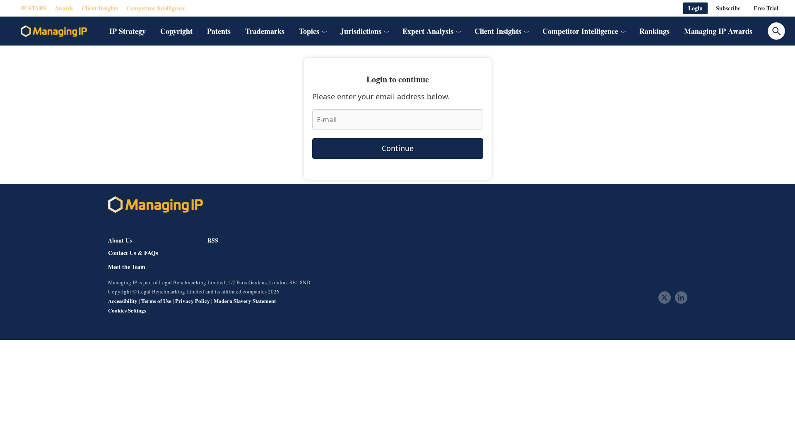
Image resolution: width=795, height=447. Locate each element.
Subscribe (728, 8)
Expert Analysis (427, 31)
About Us (120, 240)
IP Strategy (127, 31)
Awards (64, 8)
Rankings (654, 31)
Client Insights (100, 8)
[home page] (54, 31)
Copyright (176, 31)
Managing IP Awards (718, 31)
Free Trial (766, 8)
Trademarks (264, 31)
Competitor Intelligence (156, 8)
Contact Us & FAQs (133, 253)
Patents (219, 31)
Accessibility (122, 301)
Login (695, 8)
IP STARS (33, 8)
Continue (398, 148)
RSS (212, 240)
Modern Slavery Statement (245, 301)
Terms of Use (156, 301)
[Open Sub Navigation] (324, 31)
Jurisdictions (360, 31)
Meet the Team (126, 267)
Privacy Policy (192, 301)
